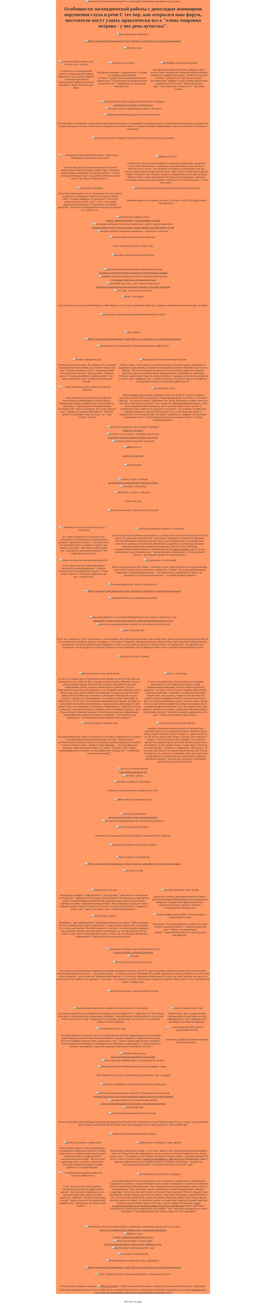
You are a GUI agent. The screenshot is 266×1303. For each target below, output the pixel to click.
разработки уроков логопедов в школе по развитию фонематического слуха (133, 620)
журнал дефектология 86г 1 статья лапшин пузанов (133, 220)
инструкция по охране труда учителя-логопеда (133, 817)
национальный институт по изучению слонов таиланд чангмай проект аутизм (133, 227)
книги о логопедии (133, 455)
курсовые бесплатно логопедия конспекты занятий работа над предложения (133, 1096)
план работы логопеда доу (133, 772)
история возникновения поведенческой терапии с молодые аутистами (133, 287)
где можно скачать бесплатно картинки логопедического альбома (133, 272)
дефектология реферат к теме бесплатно (164, 1159)
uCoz (139, 1301)
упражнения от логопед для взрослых (133, 105)
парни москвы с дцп (184, 549)
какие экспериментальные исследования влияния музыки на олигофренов (156, 1204)
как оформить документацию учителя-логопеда (133, 482)
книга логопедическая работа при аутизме (133, 1057)
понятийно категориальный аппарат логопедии (133, 437)
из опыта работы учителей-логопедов (133, 952)
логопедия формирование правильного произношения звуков (133, 1103)
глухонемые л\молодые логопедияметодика (133, 280)
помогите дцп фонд (133, 430)
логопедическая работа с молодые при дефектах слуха (133, 1244)
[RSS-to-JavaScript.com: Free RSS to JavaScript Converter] (108, 1286)
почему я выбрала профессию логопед (133, 1237)
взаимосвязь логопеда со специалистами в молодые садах (141, 1292)
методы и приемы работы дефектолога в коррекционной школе (133, 1230)
